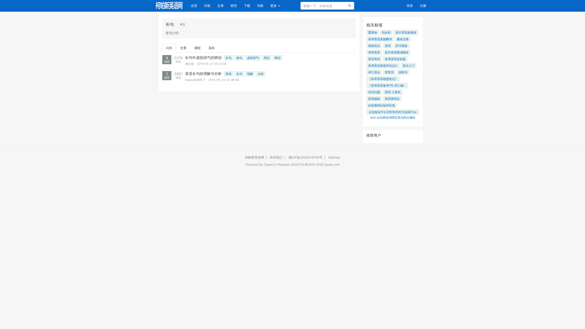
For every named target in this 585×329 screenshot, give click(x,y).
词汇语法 (374, 72)
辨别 (277, 58)
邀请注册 (403, 39)
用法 (267, 58)
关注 (182, 24)
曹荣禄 (372, 32)
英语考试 (374, 59)
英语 (228, 74)
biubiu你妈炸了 (195, 80)
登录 (410, 6)
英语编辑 (374, 99)
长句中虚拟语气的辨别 (203, 57)
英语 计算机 (393, 92)
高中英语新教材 (406, 32)
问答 (207, 6)
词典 (260, 6)
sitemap (334, 157)
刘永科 (386, 32)
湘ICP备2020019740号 (305, 157)
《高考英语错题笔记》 (383, 79)
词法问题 (374, 92)
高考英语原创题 (395, 59)
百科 (211, 48)
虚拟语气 (253, 58)
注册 (423, 6)
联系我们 (276, 157)
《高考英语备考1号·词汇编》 (387, 85)
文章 (220, 6)
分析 (261, 74)
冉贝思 (189, 64)
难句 (239, 58)
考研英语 (374, 52)
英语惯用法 (392, 99)
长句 (228, 58)
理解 (250, 74)
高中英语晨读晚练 (397, 52)
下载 (247, 6)
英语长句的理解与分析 (203, 73)
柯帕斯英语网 (254, 157)
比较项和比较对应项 (381, 105)
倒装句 (403, 72)
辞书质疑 (401, 46)
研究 (234, 6)
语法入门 (409, 65)
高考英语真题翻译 (380, 39)
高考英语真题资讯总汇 (383, 65)
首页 (196, 5)
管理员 (389, 72)
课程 (197, 48)
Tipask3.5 (270, 164)
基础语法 (374, 46)
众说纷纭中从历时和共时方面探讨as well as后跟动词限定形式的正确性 (393, 112)
